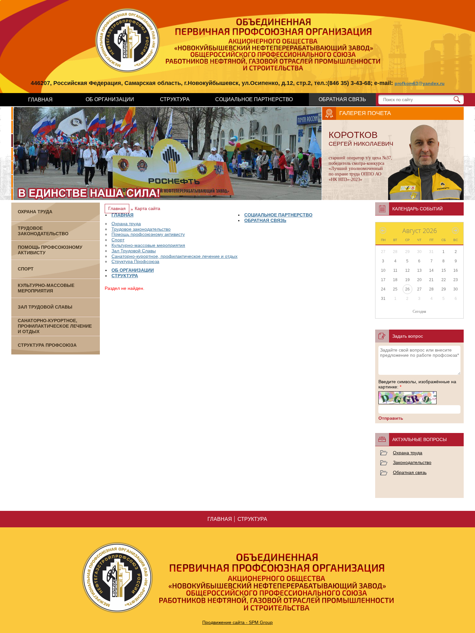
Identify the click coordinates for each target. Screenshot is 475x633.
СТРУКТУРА (175, 99)
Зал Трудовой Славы (133, 250)
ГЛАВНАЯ (40, 99)
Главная (117, 208)
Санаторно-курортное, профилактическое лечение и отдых (174, 256)
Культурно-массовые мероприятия (148, 245)
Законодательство (412, 462)
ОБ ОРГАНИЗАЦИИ (110, 99)
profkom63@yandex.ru (420, 83)
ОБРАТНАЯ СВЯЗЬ (342, 99)
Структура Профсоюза (135, 261)
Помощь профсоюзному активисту (148, 234)
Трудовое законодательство (141, 229)
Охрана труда (126, 223)
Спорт (117, 239)
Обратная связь (410, 472)
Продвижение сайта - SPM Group (237, 622)
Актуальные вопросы (419, 439)
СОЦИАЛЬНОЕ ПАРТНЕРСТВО (254, 99)
